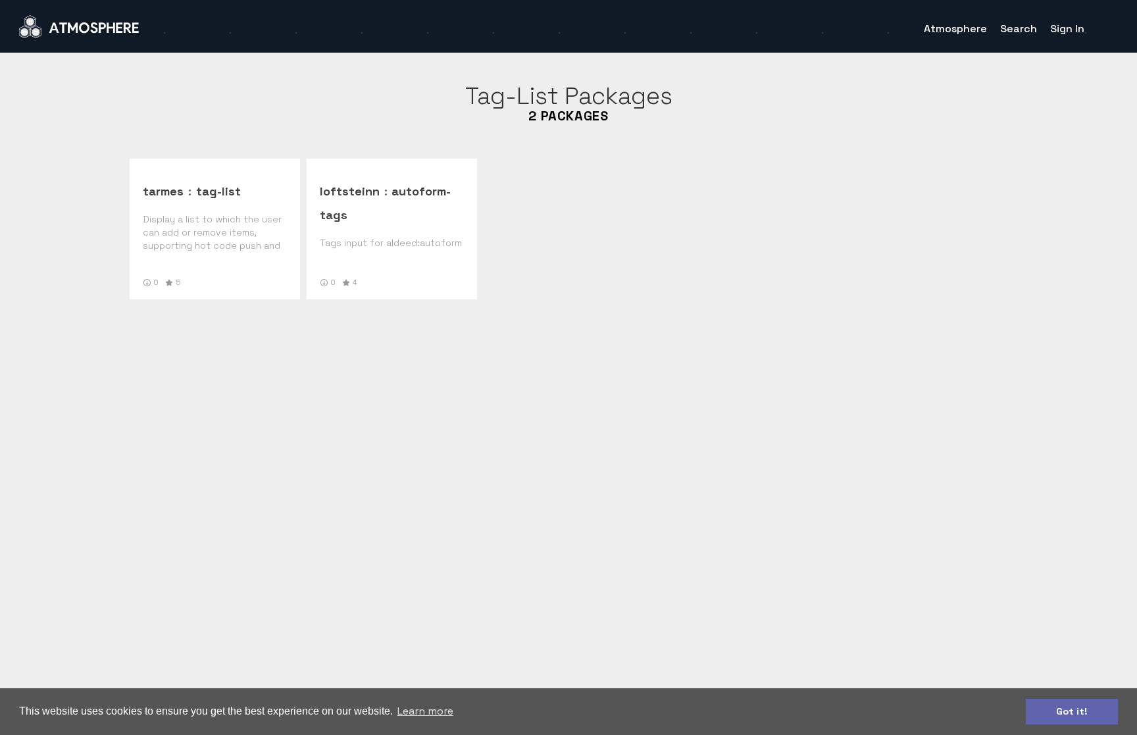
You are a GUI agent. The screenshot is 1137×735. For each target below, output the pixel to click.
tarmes (163, 191)
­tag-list (218, 191)
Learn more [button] (425, 711)
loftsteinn (350, 191)
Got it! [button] (1072, 711)
